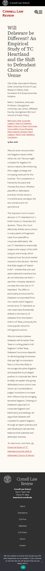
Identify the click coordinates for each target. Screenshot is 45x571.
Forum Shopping (25, 128)
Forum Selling (13, 128)
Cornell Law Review (12, 13)
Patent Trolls (21, 134)
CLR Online (22, 532)
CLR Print (22, 519)
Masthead (22, 525)
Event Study (32, 126)
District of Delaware (24, 123)
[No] (42, 562)
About (22, 506)
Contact (22, 545)
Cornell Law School (22, 489)
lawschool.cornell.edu (22, 497)
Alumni (22, 538)
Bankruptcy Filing (14, 120)
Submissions (22, 512)
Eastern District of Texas (17, 126)
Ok (23, 567)
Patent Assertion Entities (17, 131)
